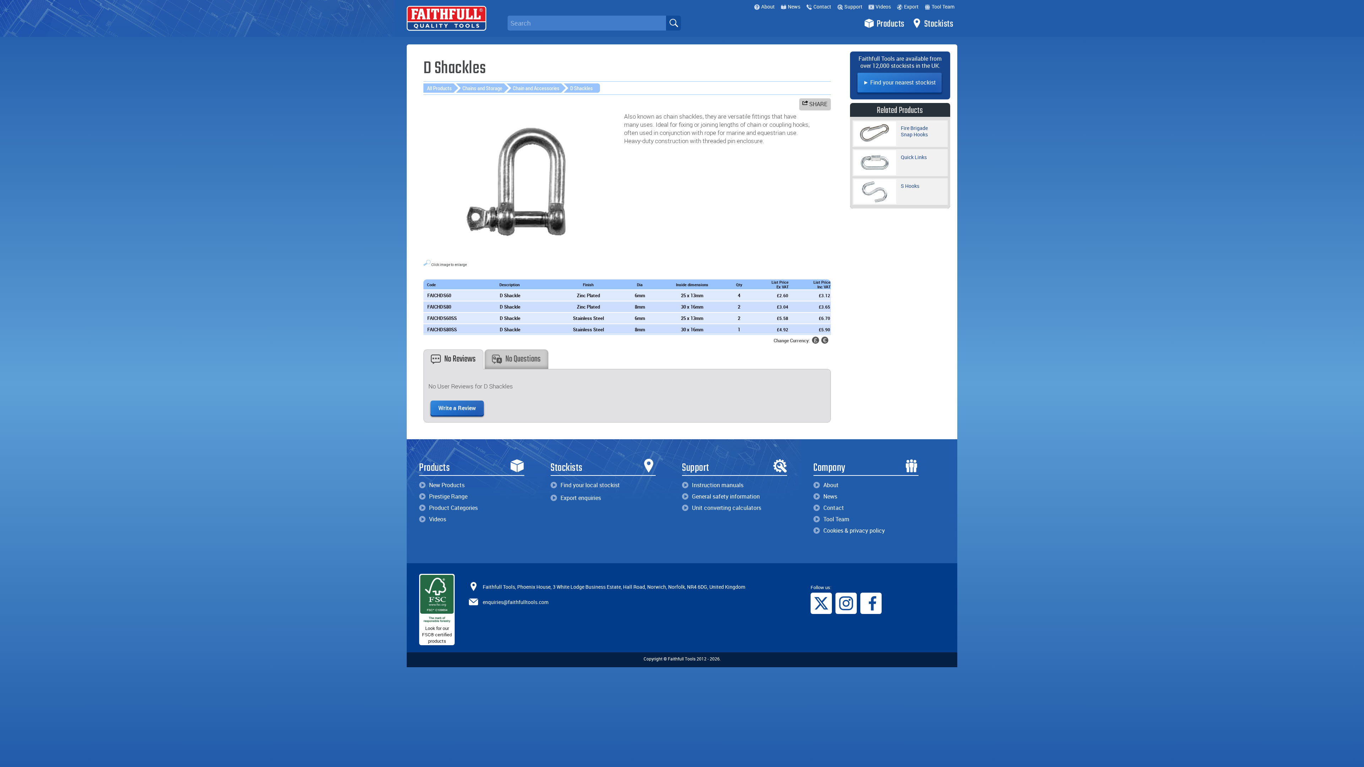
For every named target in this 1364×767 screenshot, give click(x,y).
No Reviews (460, 359)
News (794, 6)
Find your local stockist (590, 485)
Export (911, 6)
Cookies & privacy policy (854, 530)
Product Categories (453, 508)
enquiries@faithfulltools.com (515, 601)
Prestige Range (448, 496)
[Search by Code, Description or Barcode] (673, 23)
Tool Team (943, 6)
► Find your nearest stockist (899, 82)
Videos (883, 6)
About (768, 6)
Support (853, 6)
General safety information (726, 496)
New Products (447, 485)
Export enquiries (581, 498)
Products (890, 24)
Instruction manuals (717, 485)
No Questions (523, 359)
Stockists (938, 24)
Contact (822, 6)
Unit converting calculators (726, 508)
